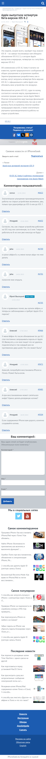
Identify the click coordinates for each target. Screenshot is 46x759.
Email (4, 489)
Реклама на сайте (23, 739)
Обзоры (23, 722)
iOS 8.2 (7, 121)
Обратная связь (23, 742)
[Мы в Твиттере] (18, 516)
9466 (40, 330)
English (23, 745)
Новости (23, 714)
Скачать (23, 729)
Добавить (7, 501)
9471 (40, 364)
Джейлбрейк (23, 725)
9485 (40, 389)
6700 (40, 249)
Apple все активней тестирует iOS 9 (18, 165)
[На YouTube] (27, 516)
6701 (40, 274)
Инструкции (23, 718)
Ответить (6, 211)
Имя (3, 479)
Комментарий (7, 450)
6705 (40, 303)
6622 (40, 193)
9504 (40, 414)
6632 (40, 221)
